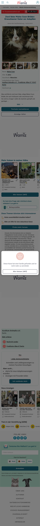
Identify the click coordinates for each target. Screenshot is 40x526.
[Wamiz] (23, 2)
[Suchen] (7, 2)
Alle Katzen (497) (20, 271)
